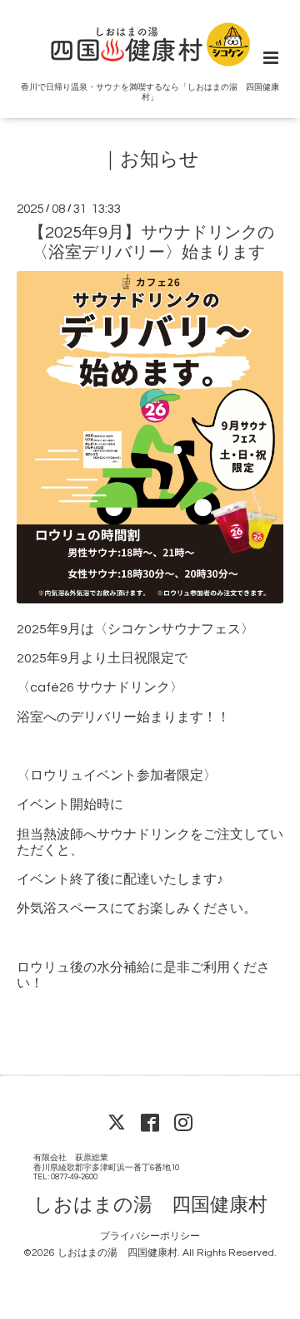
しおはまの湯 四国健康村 (150, 1204)
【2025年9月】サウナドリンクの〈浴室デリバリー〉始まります (151, 242)
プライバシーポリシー (150, 1236)
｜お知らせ (150, 160)
